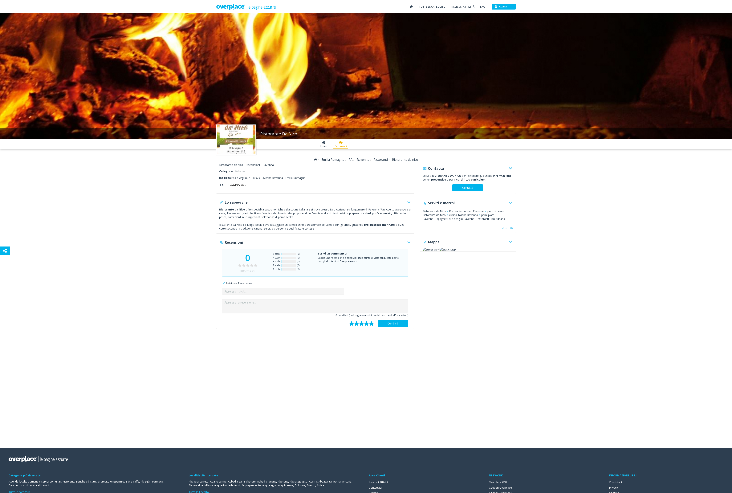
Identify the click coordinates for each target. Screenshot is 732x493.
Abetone (283, 481)
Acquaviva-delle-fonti (227, 485)
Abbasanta (325, 481)
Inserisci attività (462, 6)
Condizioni (615, 482)
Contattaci (375, 487)
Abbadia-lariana (266, 481)
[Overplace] (315, 159)
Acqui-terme (285, 485)
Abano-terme (218, 481)
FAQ (482, 6)
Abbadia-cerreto (199, 481)
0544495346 (236, 185)
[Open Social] (5, 250)
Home (323, 146)
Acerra (313, 481)
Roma (337, 481)
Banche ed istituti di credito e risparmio (100, 481)
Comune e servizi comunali (44, 481)
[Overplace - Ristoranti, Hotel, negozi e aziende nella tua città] (246, 6)
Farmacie (158, 481)
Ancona (347, 481)
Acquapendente (251, 485)
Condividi (393, 323)
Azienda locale (17, 481)
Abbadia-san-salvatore (242, 481)
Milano (208, 485)
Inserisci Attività (378, 482)
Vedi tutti (507, 228)
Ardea (320, 485)
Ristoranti (240, 171)
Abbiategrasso (298, 481)
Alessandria (196, 485)
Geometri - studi (19, 485)
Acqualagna (269, 485)
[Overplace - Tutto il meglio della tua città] (411, 6)
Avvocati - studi (39, 485)
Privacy (613, 487)
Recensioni (341, 146)
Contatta (467, 187)
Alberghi (146, 481)
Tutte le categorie (432, 6)
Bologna (300, 485)
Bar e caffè (132, 481)
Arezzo (311, 485)
